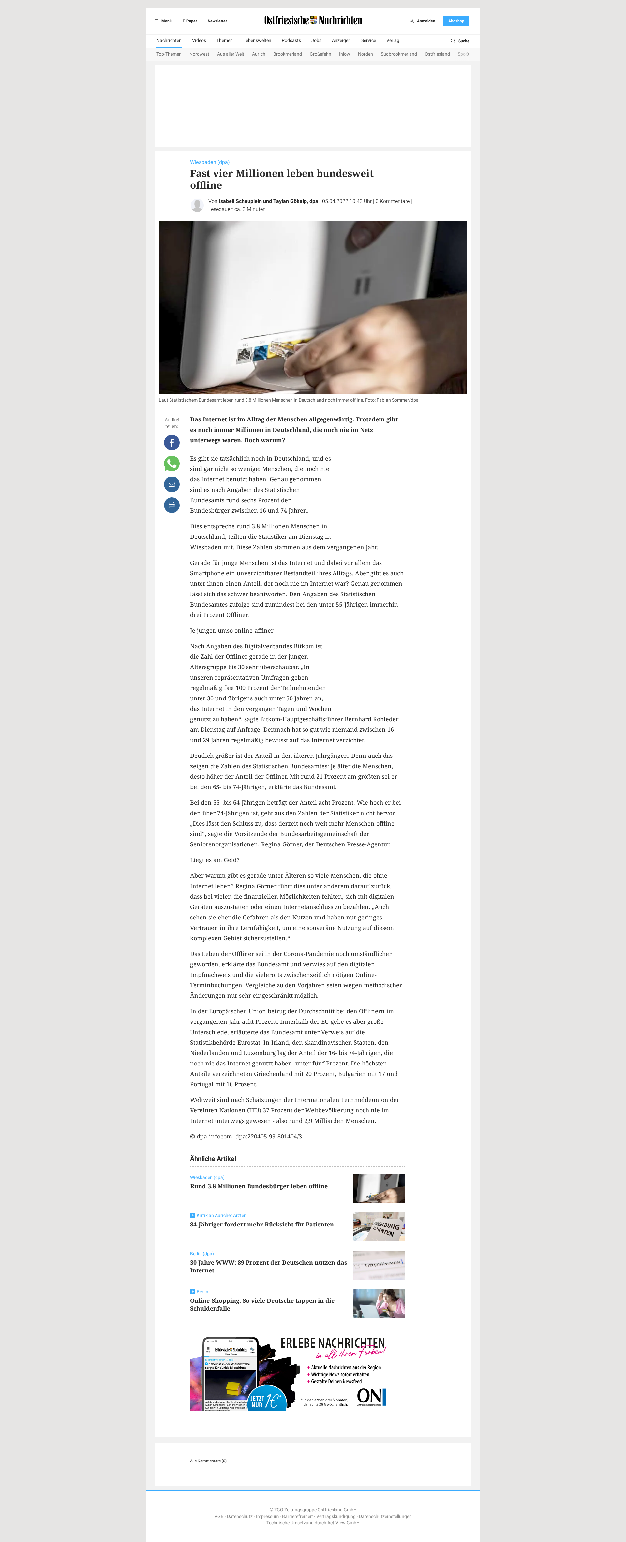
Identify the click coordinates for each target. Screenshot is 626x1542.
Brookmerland (287, 54)
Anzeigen (341, 40)
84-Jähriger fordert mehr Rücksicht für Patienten (262, 1224)
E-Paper (190, 20)
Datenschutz (240, 1516)
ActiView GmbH (343, 1523)
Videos (199, 40)
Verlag (392, 40)
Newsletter (217, 20)
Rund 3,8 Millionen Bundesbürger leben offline (259, 1186)
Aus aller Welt (230, 54)
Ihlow (344, 54)
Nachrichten (169, 40)
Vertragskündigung (336, 1516)
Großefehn (320, 54)
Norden (365, 54)
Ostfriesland (437, 54)
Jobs (316, 40)
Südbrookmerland (399, 54)
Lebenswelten (257, 40)
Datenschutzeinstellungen (385, 1516)
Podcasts (291, 40)
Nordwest (199, 54)
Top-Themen (169, 54)
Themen (224, 40)
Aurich (258, 54)
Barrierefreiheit (297, 1516)
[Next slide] (462, 54)
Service (368, 40)
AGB (219, 1516)
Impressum (267, 1516)
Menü (166, 21)
